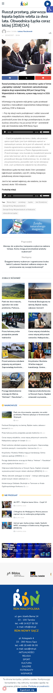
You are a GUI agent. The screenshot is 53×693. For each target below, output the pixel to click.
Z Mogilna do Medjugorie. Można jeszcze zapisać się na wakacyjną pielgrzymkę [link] (31, 513)
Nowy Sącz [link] (11, 202)
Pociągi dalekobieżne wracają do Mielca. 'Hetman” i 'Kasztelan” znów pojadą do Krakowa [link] (13, 394)
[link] (50, 9)
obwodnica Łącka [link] (10, 213)
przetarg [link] (22, 202)
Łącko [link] (30, 202)
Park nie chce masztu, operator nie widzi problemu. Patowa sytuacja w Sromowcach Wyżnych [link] (13, 305)
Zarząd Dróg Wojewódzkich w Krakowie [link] (19, 210)
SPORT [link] (26, 659)
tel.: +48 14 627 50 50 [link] (26, 623)
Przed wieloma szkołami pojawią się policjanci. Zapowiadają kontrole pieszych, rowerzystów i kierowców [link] (13, 364)
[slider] (46, 132)
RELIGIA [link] (26, 655)
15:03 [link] (11, 428)
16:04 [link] (16, 420)
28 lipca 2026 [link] (19, 518)
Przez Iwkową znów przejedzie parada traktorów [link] (11, 334)
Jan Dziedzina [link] (41, 202)
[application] (26, 132)
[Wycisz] (41, 132)
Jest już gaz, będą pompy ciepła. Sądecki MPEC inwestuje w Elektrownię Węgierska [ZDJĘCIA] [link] (31, 525)
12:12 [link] (29, 479)
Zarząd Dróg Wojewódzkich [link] (14, 206)
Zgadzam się (27, 689)
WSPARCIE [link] (26, 673)
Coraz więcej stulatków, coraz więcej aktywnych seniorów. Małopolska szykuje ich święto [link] (39, 334)
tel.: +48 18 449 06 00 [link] (26, 645)
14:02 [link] (43, 433)
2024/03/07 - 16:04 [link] (12, 35)
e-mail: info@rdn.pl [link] (26, 626)
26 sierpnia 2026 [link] (20, 506)
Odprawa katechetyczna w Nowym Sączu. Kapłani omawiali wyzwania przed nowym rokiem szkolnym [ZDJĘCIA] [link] (39, 394)
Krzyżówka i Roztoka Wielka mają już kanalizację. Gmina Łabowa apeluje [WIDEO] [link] (37, 364)
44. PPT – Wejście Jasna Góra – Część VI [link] (30, 502)
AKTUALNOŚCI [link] (26, 652)
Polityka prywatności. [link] (38, 686)
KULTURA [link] (26, 663)
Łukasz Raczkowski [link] (25, 31)
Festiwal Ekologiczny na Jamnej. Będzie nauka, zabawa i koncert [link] (39, 304)
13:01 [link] (25, 456)
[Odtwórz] (5, 132)
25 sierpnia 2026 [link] (20, 531)
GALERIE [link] (26, 666)
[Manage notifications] (4, 689)
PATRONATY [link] (26, 670)
